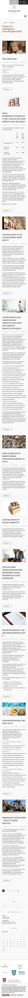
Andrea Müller (15, 62)
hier (11, 204)
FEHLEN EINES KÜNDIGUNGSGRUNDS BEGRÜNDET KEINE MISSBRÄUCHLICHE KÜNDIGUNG (12, 572)
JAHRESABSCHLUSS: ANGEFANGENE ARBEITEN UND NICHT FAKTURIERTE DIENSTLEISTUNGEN (12, 323)
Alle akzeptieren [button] (6, 995)
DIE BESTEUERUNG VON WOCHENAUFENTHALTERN (13, 633)
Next (15, 891)
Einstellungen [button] (20, 995)
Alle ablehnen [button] (13, 995)
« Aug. (3, 950)
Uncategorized (23, 62)
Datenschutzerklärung (9, 992)
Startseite (5, 22)
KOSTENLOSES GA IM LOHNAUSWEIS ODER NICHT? (12, 237)
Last (18, 890)
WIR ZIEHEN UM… (10, 59)
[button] (25, 16)
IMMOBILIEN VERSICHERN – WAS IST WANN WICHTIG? (14, 820)
